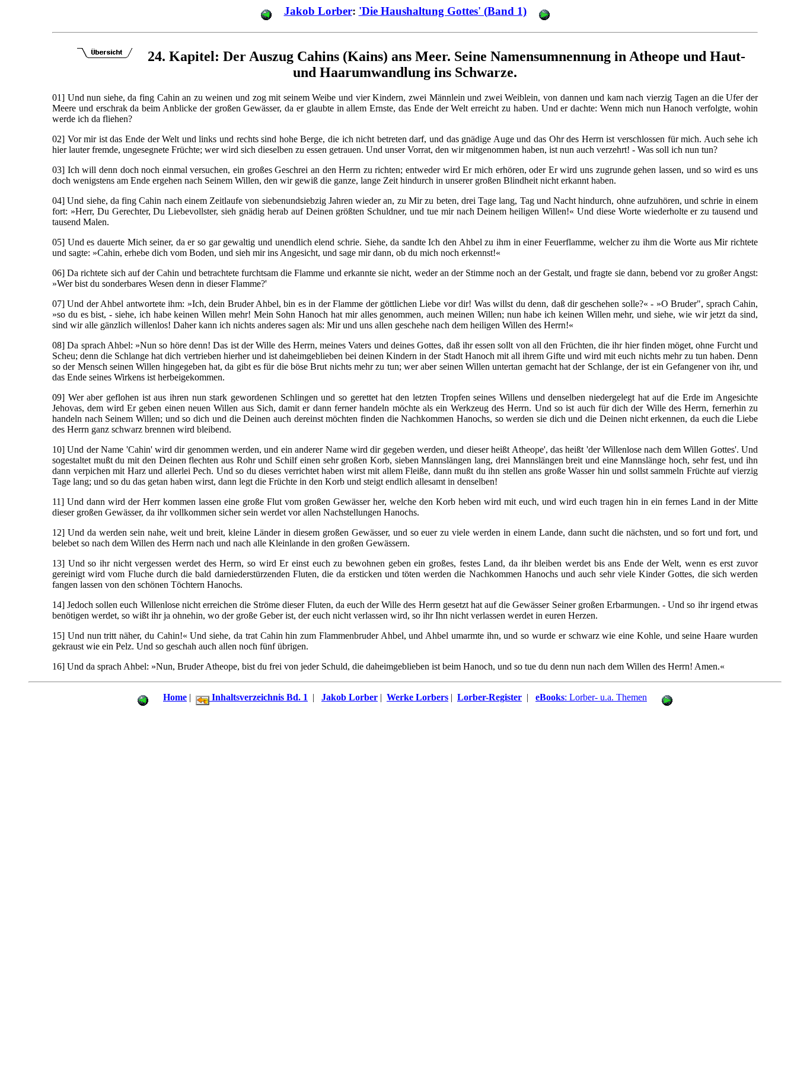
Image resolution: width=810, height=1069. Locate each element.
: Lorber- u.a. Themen (591, 697)
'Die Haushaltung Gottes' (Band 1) (443, 11)
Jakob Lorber (318, 11)
